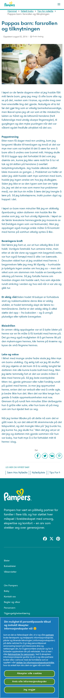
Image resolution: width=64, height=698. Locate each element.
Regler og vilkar (12, 602)
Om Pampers (11, 586)
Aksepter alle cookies (29, 673)
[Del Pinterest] (59, 456)
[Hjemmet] (9, 4)
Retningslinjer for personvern (21, 654)
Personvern (9, 608)
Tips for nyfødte (45, 11)
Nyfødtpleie (38, 472)
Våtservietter (10, 572)
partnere (50, 635)
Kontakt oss (10, 597)
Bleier (7, 561)
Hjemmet (12, 11)
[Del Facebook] (37, 456)
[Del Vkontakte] (52, 456)
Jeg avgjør (29, 690)
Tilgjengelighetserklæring (17, 613)
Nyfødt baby (27, 11)
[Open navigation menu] (59, 4)
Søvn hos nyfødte (17, 472)
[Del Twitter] (44, 456)
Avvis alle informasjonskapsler (29, 681)
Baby (6, 591)
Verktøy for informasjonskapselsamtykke (35, 663)
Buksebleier (10, 566)
